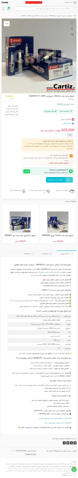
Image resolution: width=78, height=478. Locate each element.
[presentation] (75, 56)
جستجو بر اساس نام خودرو (33, 2)
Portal (64, 475)
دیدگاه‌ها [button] (27, 254)
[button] (8, 8)
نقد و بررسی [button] (64, 253)
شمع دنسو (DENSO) (63, 104)
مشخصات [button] (45, 254)
